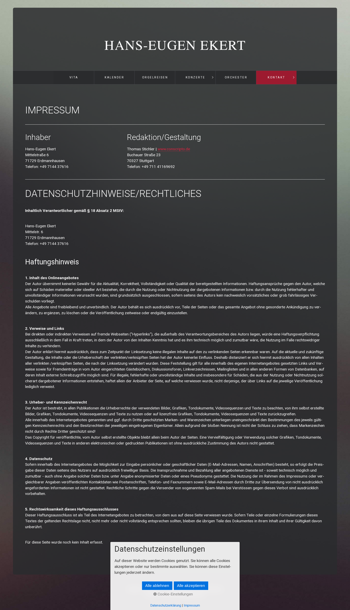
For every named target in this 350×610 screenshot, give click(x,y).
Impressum (192, 605)
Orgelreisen (155, 77)
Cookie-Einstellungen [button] (175, 594)
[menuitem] (73, 77)
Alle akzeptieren (191, 585)
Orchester (236, 77)
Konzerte (195, 77)
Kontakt (276, 77)
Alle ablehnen (157, 585)
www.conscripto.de (174, 149)
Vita (73, 77)
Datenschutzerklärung (165, 605)
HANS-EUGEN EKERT (175, 44)
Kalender (114, 77)
